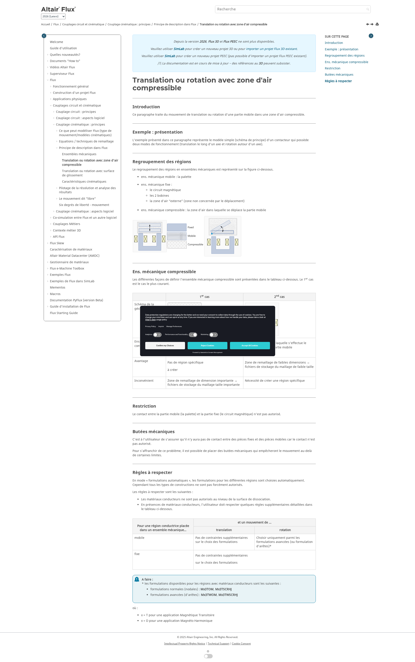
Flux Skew (57, 243)
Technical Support (218, 644)
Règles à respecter (338, 81)
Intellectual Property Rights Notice (184, 644)
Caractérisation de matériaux (71, 249)
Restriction (332, 68)
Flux (56, 24)
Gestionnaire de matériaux (69, 262)
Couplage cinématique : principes (129, 24)
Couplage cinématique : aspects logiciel (85, 211)
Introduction (334, 43)
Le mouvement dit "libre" (77, 198)
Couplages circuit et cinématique (83, 24)
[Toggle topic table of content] (371, 35)
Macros (55, 294)
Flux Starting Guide (64, 313)
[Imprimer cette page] (377, 24)
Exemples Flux (60, 275)
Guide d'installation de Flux (70, 306)
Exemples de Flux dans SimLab (72, 281)
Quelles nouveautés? (65, 55)
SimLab (179, 49)
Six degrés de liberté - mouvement (84, 205)
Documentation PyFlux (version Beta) (76, 300)
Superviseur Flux (62, 74)
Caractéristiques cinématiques (84, 181)
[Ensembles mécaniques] (368, 24)
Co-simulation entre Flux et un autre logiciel (85, 217)
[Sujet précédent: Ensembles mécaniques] (368, 24)
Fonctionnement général (71, 86)
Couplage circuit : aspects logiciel (80, 118)
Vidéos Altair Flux (62, 67)
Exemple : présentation (341, 49)
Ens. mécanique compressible (346, 62)
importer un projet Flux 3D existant (271, 49)
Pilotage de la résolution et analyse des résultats (87, 190)
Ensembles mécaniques (79, 154)
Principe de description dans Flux (175, 24)
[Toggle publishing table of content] (44, 35)
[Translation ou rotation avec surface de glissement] (372, 24)
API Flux (58, 236)
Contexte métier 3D (67, 230)
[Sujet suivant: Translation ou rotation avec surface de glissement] (372, 24)
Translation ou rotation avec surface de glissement (88, 173)
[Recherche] (367, 9)
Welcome (56, 42)
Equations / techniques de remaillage (86, 141)
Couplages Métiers (66, 224)
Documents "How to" (65, 61)
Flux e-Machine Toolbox (67, 268)
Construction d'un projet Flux (74, 93)
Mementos (57, 287)
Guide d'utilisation (63, 48)
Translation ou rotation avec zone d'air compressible (233, 24)
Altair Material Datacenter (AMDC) (74, 256)
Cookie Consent (241, 644)
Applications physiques (70, 99)
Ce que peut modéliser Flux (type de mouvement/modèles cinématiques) (85, 133)
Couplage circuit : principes (76, 112)
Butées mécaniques (339, 74)
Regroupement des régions (345, 55)
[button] (48, 42)
